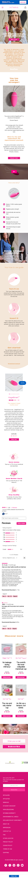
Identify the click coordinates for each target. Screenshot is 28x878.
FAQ (4, 834)
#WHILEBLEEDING (8, 809)
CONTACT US (7, 831)
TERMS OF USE (7, 849)
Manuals (6, 802)
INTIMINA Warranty (9, 813)
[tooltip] (5, 514)
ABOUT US (6, 824)
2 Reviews (15, 507)
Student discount (9, 806)
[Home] (14, 7)
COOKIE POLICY (7, 845)
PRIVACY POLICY (8, 842)
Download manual (14, 363)
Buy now (14, 39)
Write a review (22, 524)
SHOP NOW (23, 2)
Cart (25, 7)
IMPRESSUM (6, 827)
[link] (5, 507)
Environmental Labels (10, 816)
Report (15, 596)
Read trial (14, 158)
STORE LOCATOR (8, 838)
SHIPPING (6, 852)
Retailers (6, 795)
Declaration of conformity (12, 820)
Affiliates (6, 798)
